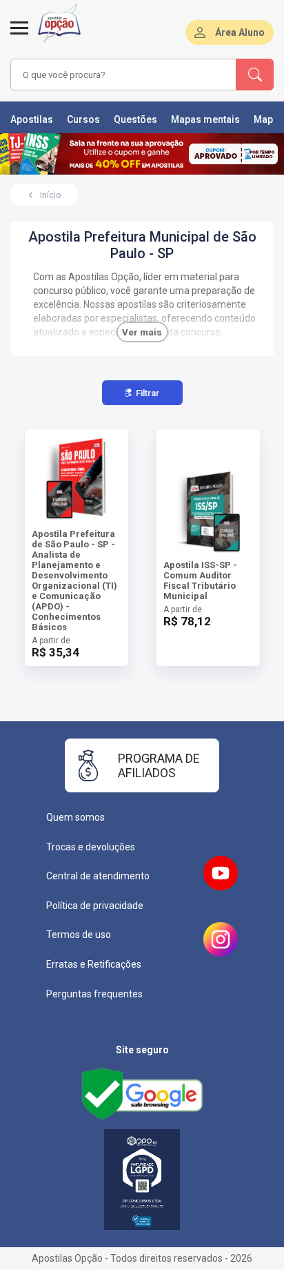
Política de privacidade (94, 905)
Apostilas (31, 119)
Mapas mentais (205, 119)
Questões (135, 119)
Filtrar (147, 393)
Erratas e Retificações (93, 964)
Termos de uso (78, 934)
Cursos (83, 119)
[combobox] (122, 74)
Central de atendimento (98, 875)
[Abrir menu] (19, 36)
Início (50, 195)
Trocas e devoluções (90, 846)
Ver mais (142, 332)
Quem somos (75, 817)
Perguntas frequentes (94, 993)
